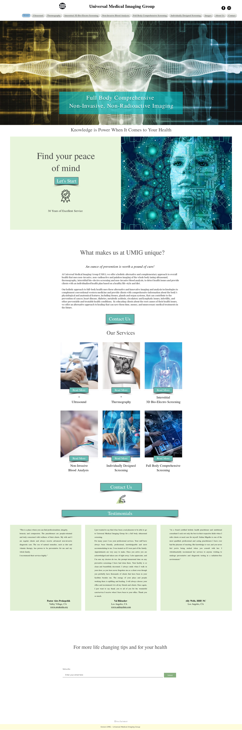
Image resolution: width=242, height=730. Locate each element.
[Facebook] (223, 8)
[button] (120, 513)
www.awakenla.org (59, 606)
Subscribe (66, 669)
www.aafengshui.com (121, 606)
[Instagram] (229, 8)
